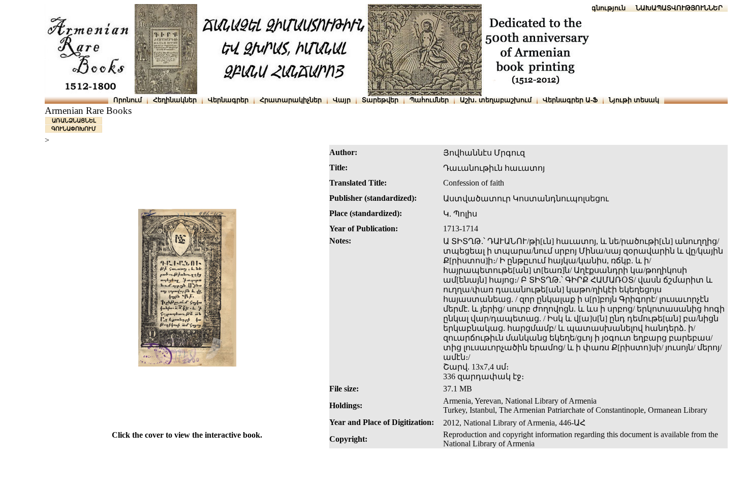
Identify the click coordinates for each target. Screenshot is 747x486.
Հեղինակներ (175, 100)
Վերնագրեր (228, 100)
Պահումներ (429, 100)
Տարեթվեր (380, 100)
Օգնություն (606, 8)
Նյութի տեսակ (634, 100)
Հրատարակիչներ (291, 100)
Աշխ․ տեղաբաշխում (496, 100)
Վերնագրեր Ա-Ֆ (570, 100)
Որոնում (127, 100)
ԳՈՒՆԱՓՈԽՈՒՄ (73, 129)
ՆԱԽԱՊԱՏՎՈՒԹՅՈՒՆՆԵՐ (679, 8)
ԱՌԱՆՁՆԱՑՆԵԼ (74, 120)
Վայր (342, 100)
